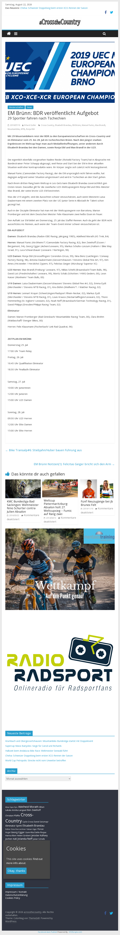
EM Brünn (76, 125)
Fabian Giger (32, 829)
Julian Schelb (39, 839)
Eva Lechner (20, 829)
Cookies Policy (12, 897)
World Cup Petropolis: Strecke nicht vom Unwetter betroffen (35, 760)
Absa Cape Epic (11, 807)
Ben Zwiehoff (34, 809)
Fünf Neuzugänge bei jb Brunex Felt (97, 503)
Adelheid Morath (28, 806)
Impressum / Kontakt (16, 891)
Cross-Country (47, 125)
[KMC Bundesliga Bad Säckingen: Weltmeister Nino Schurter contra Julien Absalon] (23, 481)
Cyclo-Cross (27, 821)
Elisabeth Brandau (63, 125)
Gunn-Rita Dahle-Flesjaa (35, 832)
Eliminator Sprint (13, 825)
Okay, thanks (16, 871)
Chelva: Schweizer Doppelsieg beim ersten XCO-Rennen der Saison (54, 7)
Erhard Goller (30, 125)
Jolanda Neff (25, 838)
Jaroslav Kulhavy (39, 835)
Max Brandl (100, 125)
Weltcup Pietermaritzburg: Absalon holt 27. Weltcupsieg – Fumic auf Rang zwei (58, 507)
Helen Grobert (24, 835)
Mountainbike (14, 129)
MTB (23, 129)
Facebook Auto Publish (47, 932)
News (29, 107)
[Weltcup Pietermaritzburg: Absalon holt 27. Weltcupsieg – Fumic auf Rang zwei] (60, 481)
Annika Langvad (19, 810)
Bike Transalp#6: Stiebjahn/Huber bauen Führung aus (43, 450)
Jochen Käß (11, 838)
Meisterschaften (16, 107)
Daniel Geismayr (41, 821)
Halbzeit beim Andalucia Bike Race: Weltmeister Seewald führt (36, 750)
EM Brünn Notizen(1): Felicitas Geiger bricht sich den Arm (74, 464)
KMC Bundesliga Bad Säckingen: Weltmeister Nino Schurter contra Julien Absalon (23, 506)
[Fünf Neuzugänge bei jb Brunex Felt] (97, 481)
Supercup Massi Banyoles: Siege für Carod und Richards (33, 745)
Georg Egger (18, 832)
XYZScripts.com (75, 932)
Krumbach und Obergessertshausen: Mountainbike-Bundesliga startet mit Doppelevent (49, 741)
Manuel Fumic (88, 125)
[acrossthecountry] (60, 18)
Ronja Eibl (30, 129)
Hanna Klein (10, 835)
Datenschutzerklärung (16, 894)
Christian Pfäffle (12, 815)
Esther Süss (10, 829)
